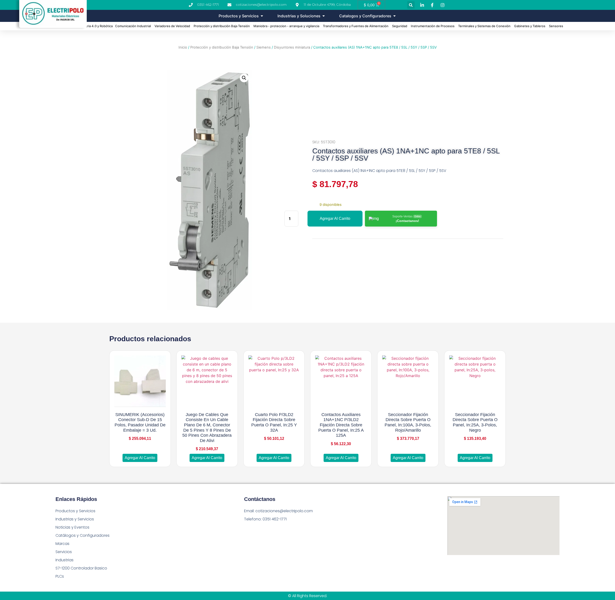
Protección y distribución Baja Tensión (221, 47)
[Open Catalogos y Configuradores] (394, 16)
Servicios (63, 552)
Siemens (263, 47)
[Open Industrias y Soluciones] (324, 16)
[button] (411, 5)
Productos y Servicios (75, 511)
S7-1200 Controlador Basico (81, 568)
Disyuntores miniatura (292, 47)
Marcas (62, 543)
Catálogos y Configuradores (82, 535)
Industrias (64, 560)
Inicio (182, 47)
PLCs (59, 576)
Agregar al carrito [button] (140, 458)
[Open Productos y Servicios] (262, 16)
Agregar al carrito (335, 218)
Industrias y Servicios (74, 519)
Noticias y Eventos (72, 527)
